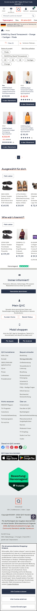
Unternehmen (24, 405)
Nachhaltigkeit (24, 412)
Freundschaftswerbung (8, 415)
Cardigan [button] (30, 60)
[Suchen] (33, 16)
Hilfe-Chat (4, 355)
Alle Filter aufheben (28, 48)
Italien (23, 509)
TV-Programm (5, 408)
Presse (3, 372)
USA (8, 509)
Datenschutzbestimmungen (20, 526)
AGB (5, 526)
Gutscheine (5, 412)
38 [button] (13, 60)
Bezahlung (23, 372)
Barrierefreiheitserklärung (28, 415)
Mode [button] (6, 52)
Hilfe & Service (24, 391)
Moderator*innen (25, 428)
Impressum (30, 528)
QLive (3, 368)
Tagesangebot (8, 20)
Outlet (22, 439)
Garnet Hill (26, 537)
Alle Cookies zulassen (18, 591)
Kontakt (3, 359)
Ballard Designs (9, 537)
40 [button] (5, 60)
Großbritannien (15, 509)
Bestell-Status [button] (27, 317)
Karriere (22, 425)
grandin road (4, 539)
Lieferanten (5, 375)
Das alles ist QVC (25, 408)
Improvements (14, 539)
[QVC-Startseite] (2, 30)
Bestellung (23, 355)
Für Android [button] (27, 341)
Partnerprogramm (7, 419)
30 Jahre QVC (26, 20)
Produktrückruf (6, 379)
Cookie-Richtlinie (13, 584)
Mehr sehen (8, 176)
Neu (17, 20)
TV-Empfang (24, 432)
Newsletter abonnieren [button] (18, 291)
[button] (3, 10)
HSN (2, 537)
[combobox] (16, 16)
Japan (28, 509)
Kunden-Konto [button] (9, 317)
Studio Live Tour (25, 435)
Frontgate (18, 537)
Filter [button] (11, 43)
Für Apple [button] (9, 341)
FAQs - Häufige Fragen (27, 387)
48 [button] (20, 60)
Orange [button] (7, 64)
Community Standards (11, 528)
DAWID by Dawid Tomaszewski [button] (15, 56)
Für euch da (5, 422)
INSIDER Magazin (7, 405)
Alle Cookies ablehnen (18, 599)
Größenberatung (25, 362)
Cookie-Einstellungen (18, 607)
